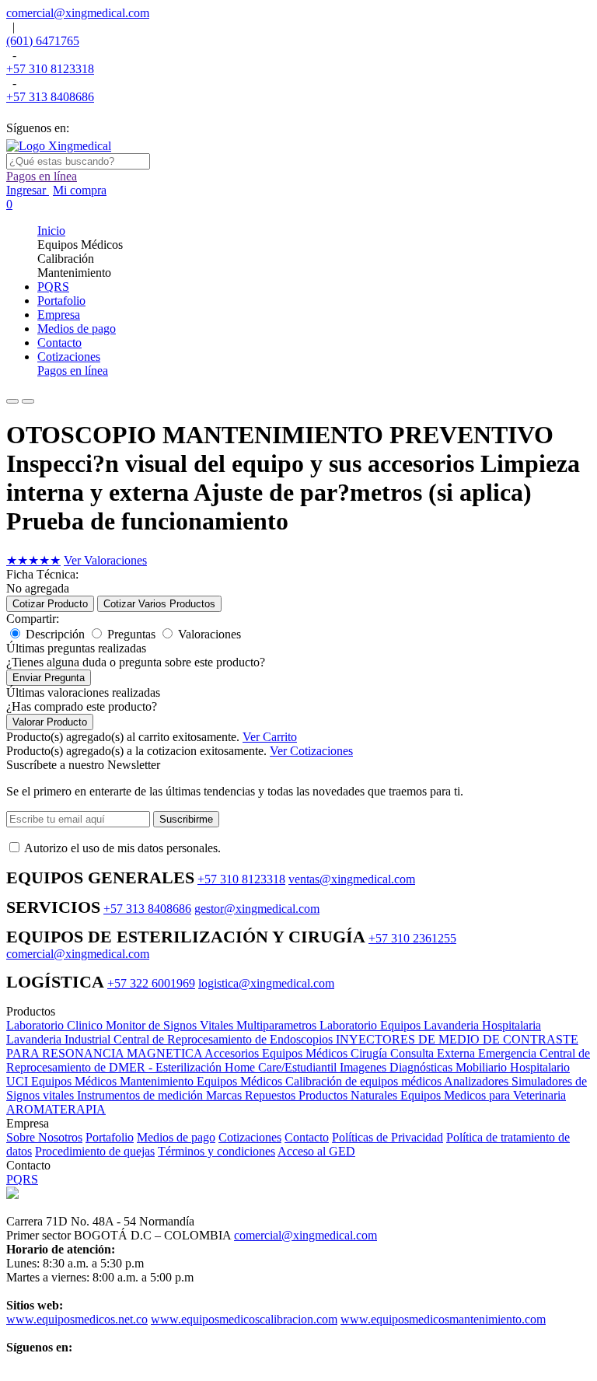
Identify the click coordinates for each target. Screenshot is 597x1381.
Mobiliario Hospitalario (513, 1067)
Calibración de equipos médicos (364, 1081)
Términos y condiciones (216, 1151)
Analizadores (477, 1081)
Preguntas (131, 634)
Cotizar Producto (50, 604)
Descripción (55, 634)
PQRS (22, 1179)
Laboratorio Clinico (56, 1025)
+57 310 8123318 (50, 68)
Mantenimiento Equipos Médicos (202, 1081)
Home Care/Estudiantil (282, 1067)
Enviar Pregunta (48, 678)
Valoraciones (209, 634)
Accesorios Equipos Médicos (277, 1053)
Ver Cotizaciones (311, 750)
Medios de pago (176, 1137)
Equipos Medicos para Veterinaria (483, 1095)
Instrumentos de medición (141, 1095)
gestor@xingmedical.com (256, 908)
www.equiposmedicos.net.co (77, 1319)
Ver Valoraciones (105, 560)
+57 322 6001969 (151, 983)
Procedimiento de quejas (95, 1151)
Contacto (307, 1137)
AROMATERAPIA (56, 1109)
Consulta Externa (434, 1053)
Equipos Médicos (75, 1081)
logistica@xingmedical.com (266, 983)
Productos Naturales (349, 1095)
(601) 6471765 (42, 40)
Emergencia (508, 1053)
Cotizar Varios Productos (159, 604)
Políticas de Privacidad (387, 1137)
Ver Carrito (270, 736)
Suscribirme (186, 819)
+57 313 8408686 (50, 96)
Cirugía (370, 1053)
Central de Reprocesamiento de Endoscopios (224, 1039)
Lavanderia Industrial (59, 1039)
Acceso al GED (316, 1151)
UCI (18, 1081)
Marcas (225, 1095)
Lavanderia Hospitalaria (482, 1025)
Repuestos (271, 1095)
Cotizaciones (249, 1137)
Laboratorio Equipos (371, 1025)
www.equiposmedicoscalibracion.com (244, 1319)
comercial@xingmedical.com (77, 12)
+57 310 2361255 (412, 938)
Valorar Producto (49, 722)
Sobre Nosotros (44, 1137)
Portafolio (110, 1137)
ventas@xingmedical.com (351, 879)
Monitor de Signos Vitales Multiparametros (212, 1025)
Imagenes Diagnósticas (398, 1067)
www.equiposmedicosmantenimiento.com (443, 1319)
